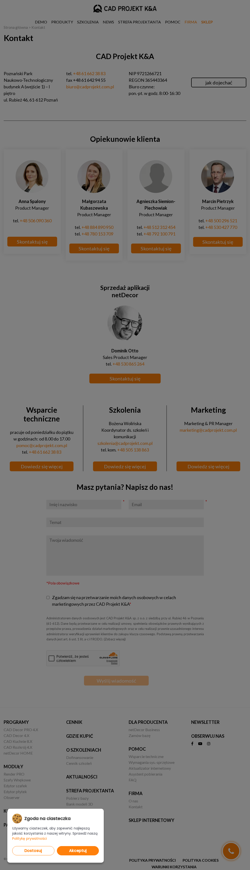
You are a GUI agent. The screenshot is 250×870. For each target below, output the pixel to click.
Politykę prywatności (29, 838)
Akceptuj (78, 850)
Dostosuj (33, 850)
